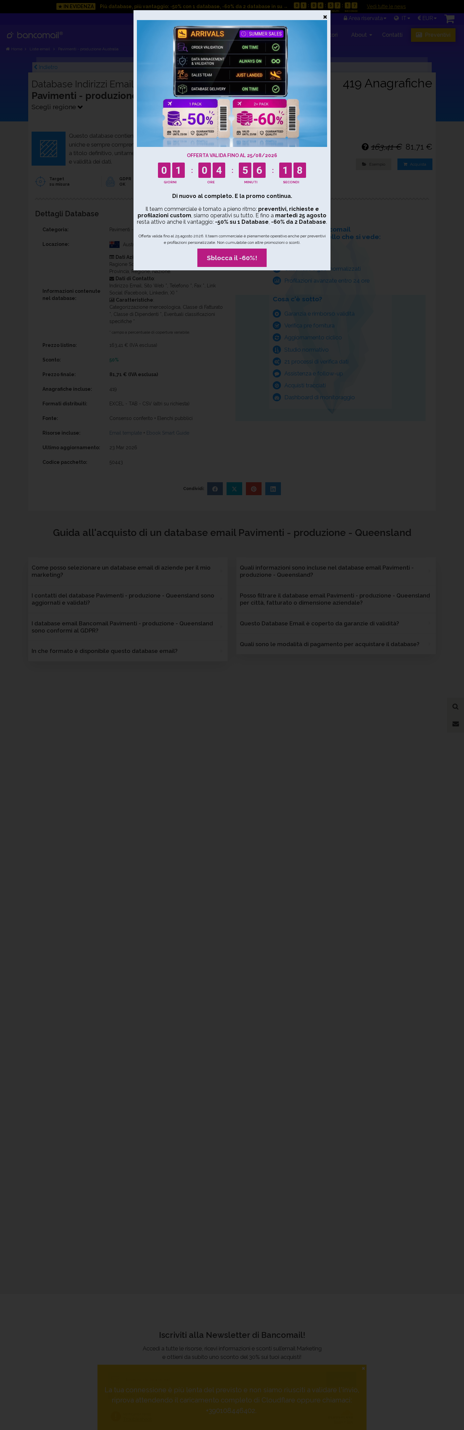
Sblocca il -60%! (232, 258)
